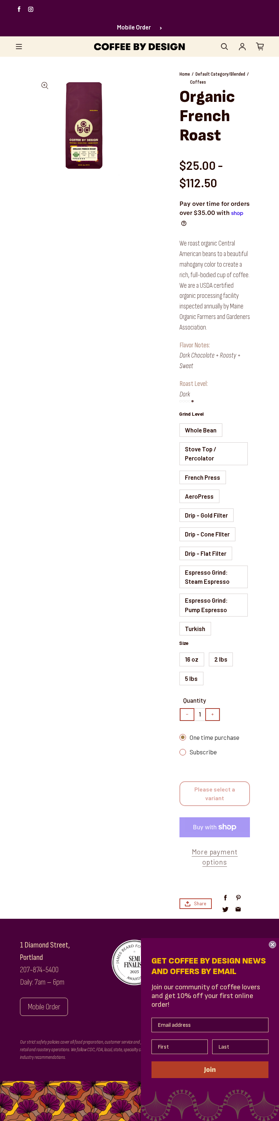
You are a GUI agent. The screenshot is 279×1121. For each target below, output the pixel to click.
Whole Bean (201, 430)
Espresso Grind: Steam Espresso (207, 577)
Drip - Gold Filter (206, 515)
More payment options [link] (215, 856)
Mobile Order (134, 27)
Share (200, 903)
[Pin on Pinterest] (238, 897)
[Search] (224, 46)
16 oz (191, 659)
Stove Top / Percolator (201, 453)
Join (210, 1069)
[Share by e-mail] (238, 909)
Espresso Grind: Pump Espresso (206, 605)
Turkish (195, 628)
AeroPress (199, 496)
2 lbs (220, 659)
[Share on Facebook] (225, 897)
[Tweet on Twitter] (225, 909)
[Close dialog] (272, 944)
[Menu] (19, 46)
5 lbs (191, 678)
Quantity (194, 700)
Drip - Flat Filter (205, 553)
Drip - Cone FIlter (207, 534)
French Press (202, 477)
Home (184, 74)
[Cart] (260, 46)
